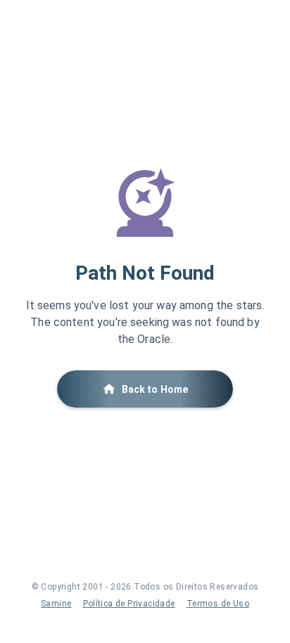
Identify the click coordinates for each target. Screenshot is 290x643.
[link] (56, 603)
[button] (145, 389)
